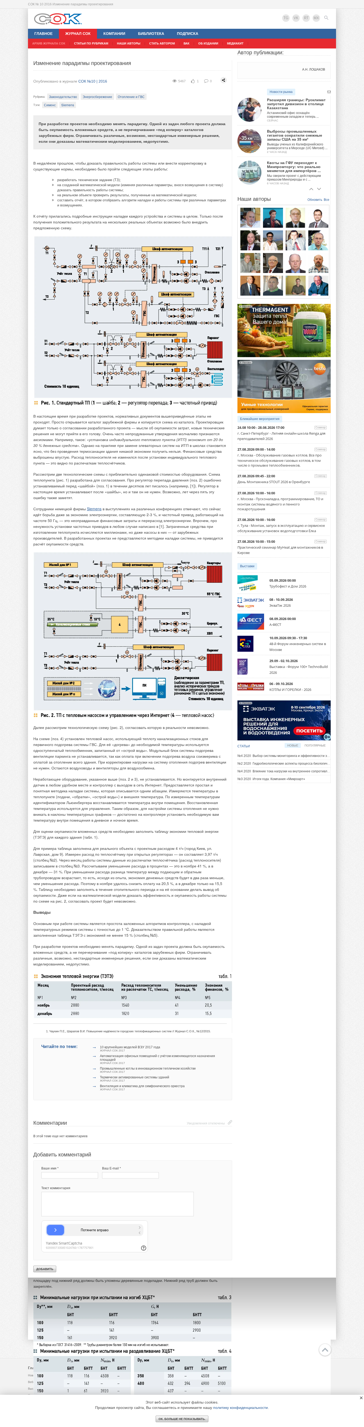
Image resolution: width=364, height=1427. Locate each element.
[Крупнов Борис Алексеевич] (250, 263)
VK (296, 18)
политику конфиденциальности (240, 1407)
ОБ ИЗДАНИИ (208, 43)
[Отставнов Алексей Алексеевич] (250, 285)
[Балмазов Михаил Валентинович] (250, 217)
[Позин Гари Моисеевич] (318, 285)
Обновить (315, 200)
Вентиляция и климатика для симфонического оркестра (142, 1087)
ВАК (186, 43)
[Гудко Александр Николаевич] (273, 217)
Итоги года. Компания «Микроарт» (271, 779)
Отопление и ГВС (131, 96)
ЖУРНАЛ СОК (78, 33)
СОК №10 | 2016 (92, 81)
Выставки (247, 566)
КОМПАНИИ (114, 33)
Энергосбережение (97, 96)
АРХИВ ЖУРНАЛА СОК (48, 43)
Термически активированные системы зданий (134, 1078)
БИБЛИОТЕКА (151, 33)
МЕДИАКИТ (235, 43)
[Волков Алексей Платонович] (318, 263)
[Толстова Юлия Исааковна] (273, 240)
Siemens (67, 105)
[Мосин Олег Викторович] (296, 240)
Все (326, 200)
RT (306, 18)
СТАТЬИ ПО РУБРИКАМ (91, 43)
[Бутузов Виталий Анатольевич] (296, 263)
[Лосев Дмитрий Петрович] (273, 285)
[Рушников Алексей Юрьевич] (318, 240)
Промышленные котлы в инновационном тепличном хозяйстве (148, 1070)
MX (316, 18)
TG (286, 18)
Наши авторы (128, 43)
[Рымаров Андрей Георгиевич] (296, 285)
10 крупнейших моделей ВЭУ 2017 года (130, 1048)
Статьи (243, 746)
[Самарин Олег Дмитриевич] (250, 240)
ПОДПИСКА (187, 33)
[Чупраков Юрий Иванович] (273, 263)
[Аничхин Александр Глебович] (296, 217)
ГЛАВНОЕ (43, 33)
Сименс (50, 105)
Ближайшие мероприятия (260, 419)
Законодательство (63, 96)
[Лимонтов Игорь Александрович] (318, 217)
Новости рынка (281, 92)
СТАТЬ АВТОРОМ (162, 43)
